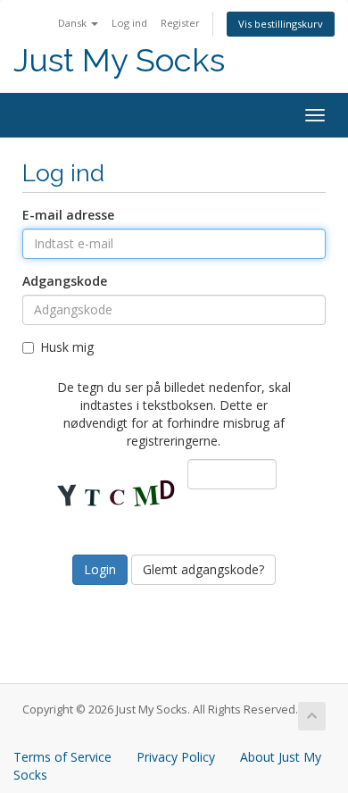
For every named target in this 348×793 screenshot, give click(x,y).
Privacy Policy (176, 756)
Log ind (129, 22)
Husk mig (67, 346)
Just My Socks (119, 60)
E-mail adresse (68, 214)
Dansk (73, 22)
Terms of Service (62, 756)
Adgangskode (64, 280)
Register (180, 22)
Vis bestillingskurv (280, 23)
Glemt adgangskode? (203, 569)
